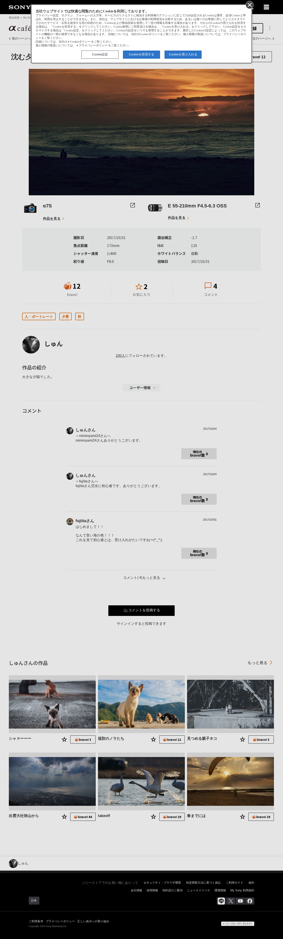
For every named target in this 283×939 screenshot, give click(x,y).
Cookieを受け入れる (183, 54)
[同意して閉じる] (249, 4)
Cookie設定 (100, 54)
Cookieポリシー (80, 41)
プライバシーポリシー (93, 45)
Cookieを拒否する (141, 54)
